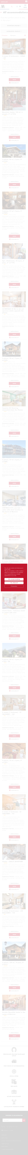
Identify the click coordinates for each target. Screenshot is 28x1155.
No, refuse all (14, 582)
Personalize (14, 586)
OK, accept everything (14, 579)
